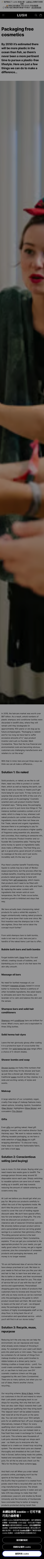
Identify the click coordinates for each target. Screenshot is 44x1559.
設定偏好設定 (22, 1540)
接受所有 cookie (22, 1554)
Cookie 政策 (24, 1530)
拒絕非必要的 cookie (22, 1547)
